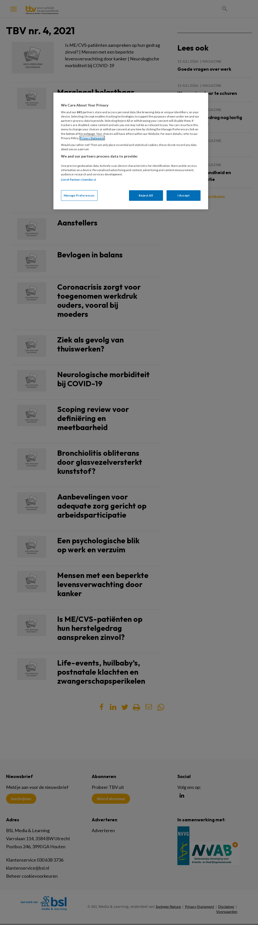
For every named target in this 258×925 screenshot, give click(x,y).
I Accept (184, 195)
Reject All (146, 195)
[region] (130, 151)
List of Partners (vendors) (78, 179)
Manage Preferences (79, 195)
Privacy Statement (92, 138)
